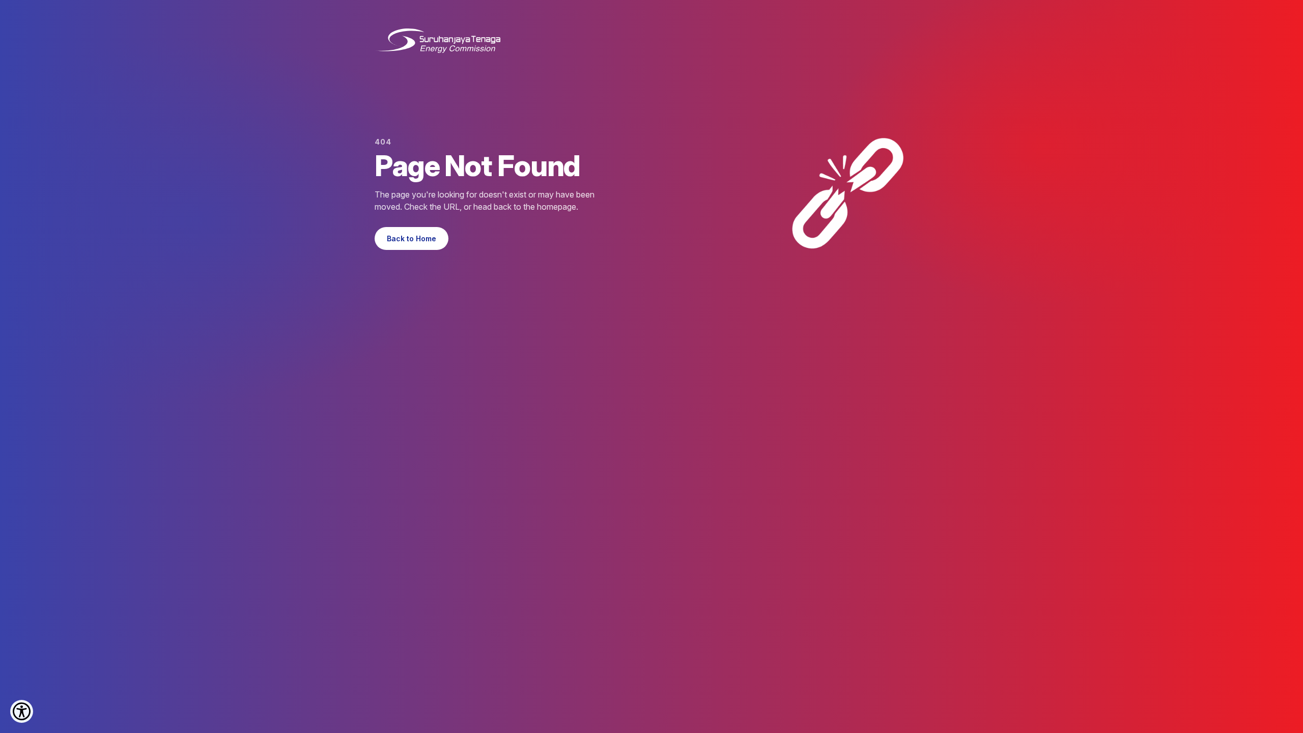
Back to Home (411, 238)
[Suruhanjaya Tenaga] (437, 41)
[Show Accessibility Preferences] (21, 711)
